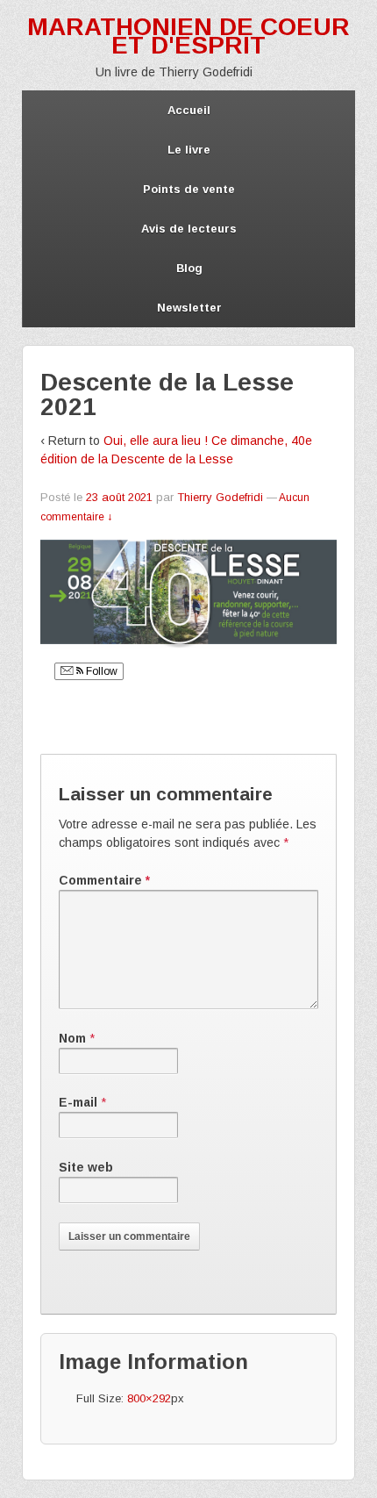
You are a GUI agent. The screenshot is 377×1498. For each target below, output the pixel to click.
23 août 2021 (119, 497)
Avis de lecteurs (189, 228)
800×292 (149, 1398)
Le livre (188, 149)
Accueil (188, 110)
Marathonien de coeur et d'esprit (188, 36)
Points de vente (189, 189)
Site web (86, 1167)
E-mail (78, 1102)
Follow (100, 671)
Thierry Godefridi (220, 497)
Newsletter (189, 307)
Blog (189, 268)
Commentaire (104, 880)
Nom (72, 1038)
